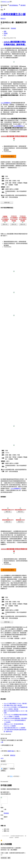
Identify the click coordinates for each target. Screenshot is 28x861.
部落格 (5, 33)
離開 (9, 858)
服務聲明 (17, 837)
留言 (13, 751)
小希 (2, 742)
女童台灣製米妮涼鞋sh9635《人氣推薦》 (15, 727)
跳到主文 (3, 18)
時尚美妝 (13, 28)
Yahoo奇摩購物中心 (6, 102)
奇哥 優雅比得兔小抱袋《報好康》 (13, 705)
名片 (5, 35)
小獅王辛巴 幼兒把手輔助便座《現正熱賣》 (16, 718)
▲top (2, 758)
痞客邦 (9, 751)
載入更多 (3, 761)
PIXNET (7, 835)
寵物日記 (12, 755)
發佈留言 (3, 770)
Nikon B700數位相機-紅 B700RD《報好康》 (16, 703)
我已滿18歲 (3, 858)
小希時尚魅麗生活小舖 (13, 14)
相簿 (5, 31)
